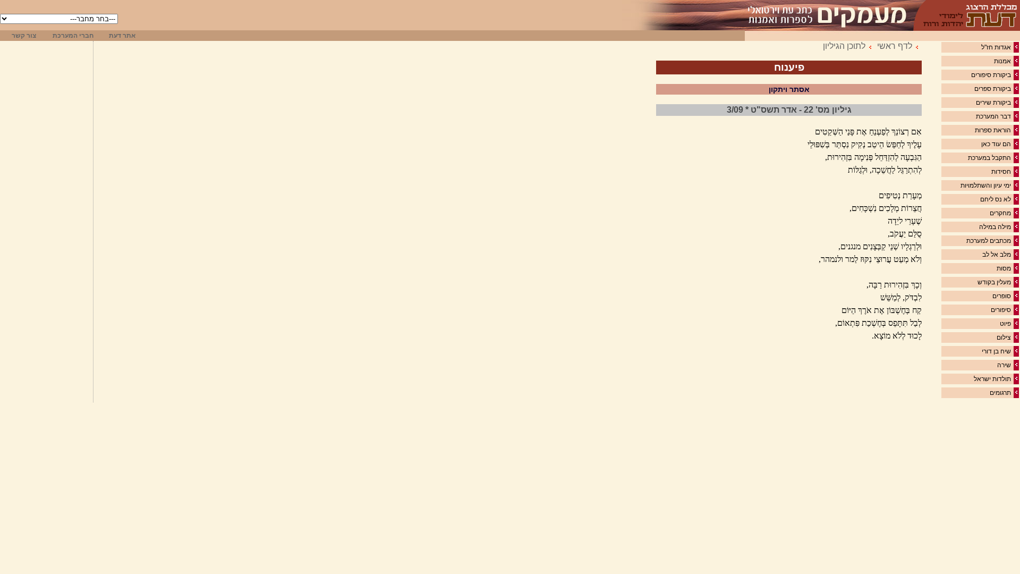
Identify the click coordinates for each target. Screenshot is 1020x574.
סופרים (1001, 296)
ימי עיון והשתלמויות (985, 185)
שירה (1004, 365)
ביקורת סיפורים (991, 75)
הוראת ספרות (993, 130)
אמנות (1002, 61)
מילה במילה (995, 227)
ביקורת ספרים (992, 88)
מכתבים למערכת (988, 240)
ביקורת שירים (993, 102)
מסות (1004, 268)
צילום (1004, 337)
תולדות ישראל (992, 379)
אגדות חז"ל (996, 47)
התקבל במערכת (989, 158)
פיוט (1005, 323)
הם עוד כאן (996, 144)
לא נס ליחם (995, 199)
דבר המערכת (993, 116)
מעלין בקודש (994, 282)
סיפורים (1001, 310)
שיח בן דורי (996, 351)
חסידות (1001, 171)
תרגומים (1000, 392)
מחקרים (1000, 213)
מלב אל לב (996, 254)
